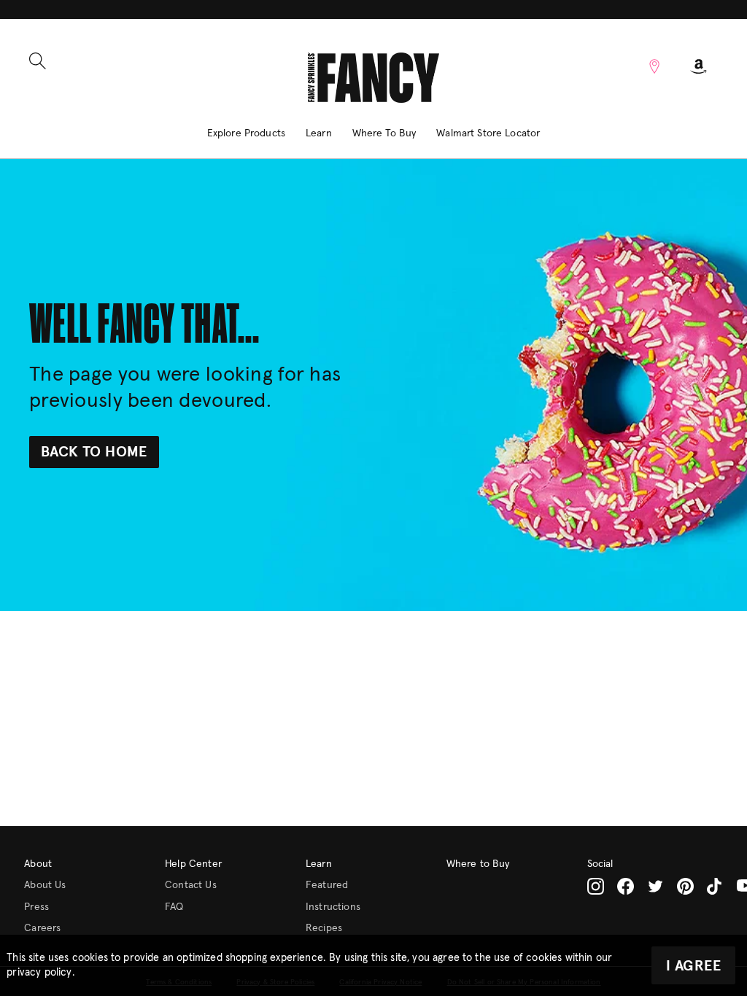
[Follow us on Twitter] (655, 886)
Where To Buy (384, 133)
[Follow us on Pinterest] (685, 886)
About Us (45, 885)
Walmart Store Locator (488, 133)
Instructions (333, 907)
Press (36, 907)
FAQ (174, 907)
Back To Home (94, 452)
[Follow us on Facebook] (625, 886)
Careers (42, 928)
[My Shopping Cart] (699, 66)
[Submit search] (37, 60)
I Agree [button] (693, 966)
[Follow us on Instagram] (595, 886)
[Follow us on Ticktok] (715, 886)
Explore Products (246, 133)
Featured (327, 885)
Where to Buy (478, 864)
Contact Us (191, 885)
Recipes (324, 928)
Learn (319, 133)
